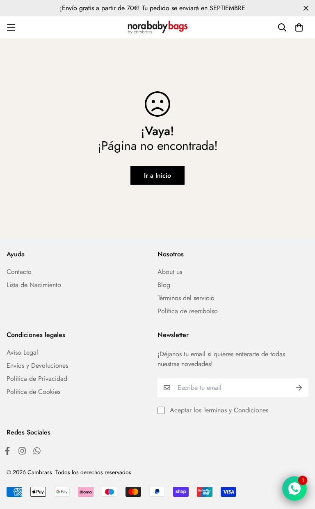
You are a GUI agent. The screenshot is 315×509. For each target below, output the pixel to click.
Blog (164, 285)
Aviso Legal (22, 352)
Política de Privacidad (37, 378)
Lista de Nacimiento (34, 285)
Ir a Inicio (157, 175)
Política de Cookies (33, 391)
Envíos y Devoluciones (37, 365)
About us (170, 271)
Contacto (19, 271)
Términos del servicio (186, 298)
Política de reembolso (188, 311)
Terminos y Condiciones (235, 410)
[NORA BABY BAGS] (157, 27)
